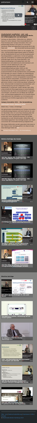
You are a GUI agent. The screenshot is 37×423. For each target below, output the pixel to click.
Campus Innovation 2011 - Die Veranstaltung (17, 130)
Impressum (26, 414)
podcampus (5, 2)
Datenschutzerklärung (15, 414)
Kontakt (3, 416)
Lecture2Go (11, 48)
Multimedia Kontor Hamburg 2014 (13, 418)
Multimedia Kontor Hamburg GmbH (13, 104)
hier (18, 128)
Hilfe (32, 414)
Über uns (4, 414)
